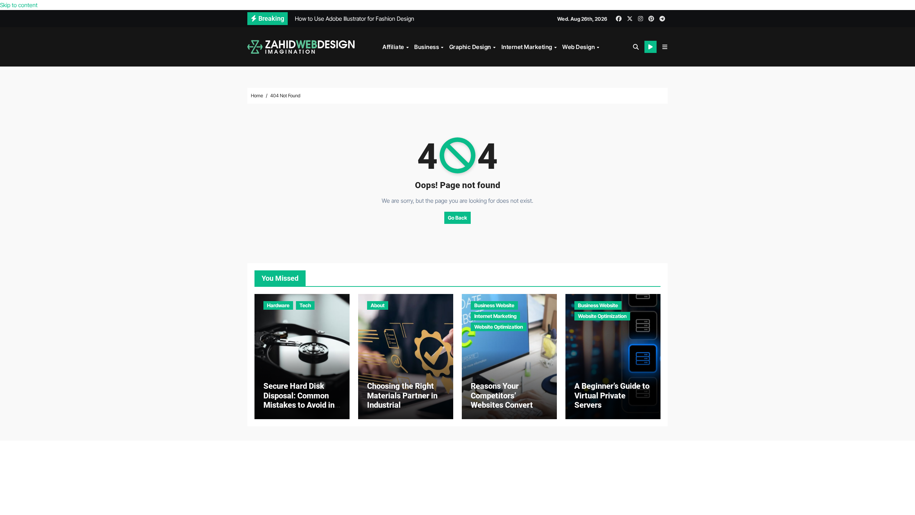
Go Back (457, 218)
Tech (305, 305)
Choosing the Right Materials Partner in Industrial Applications (402, 400)
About (378, 305)
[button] (665, 46)
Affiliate (393, 46)
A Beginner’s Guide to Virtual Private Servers (611, 395)
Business (427, 46)
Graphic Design (471, 46)
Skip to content (19, 5)
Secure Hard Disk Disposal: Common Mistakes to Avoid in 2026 (299, 400)
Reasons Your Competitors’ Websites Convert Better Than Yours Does (502, 405)
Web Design (579, 46)
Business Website (494, 305)
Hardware (278, 305)
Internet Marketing (527, 46)
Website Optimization (498, 327)
